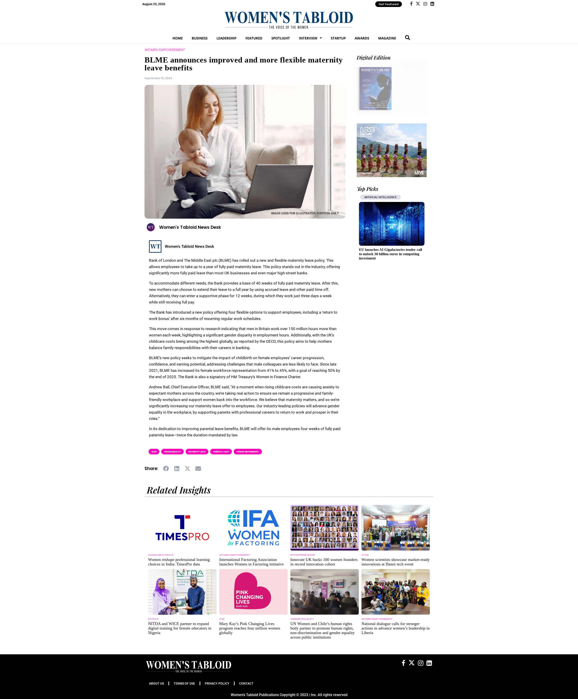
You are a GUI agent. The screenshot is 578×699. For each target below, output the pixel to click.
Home (177, 38)
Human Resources (160, 555)
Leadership (226, 38)
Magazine (387, 38)
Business (199, 38)
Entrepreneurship (409, 197)
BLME (153, 451)
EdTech (153, 619)
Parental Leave (221, 451)
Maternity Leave (197, 451)
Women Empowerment (164, 49)
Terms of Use (184, 683)
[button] (166, 468)
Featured (253, 38)
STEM (364, 555)
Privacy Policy (217, 683)
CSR (221, 619)
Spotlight (280, 38)
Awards (362, 38)
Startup (338, 38)
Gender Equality (172, 451)
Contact (246, 683)
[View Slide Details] (392, 150)
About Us (156, 683)
